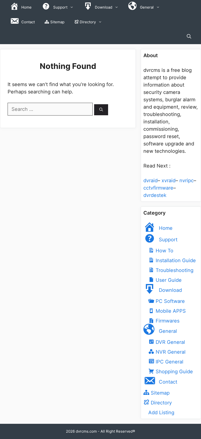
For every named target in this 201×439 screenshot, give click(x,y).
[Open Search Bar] (189, 36)
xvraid (169, 180)
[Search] (101, 109)
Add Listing (161, 412)
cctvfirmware (158, 188)
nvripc (186, 180)
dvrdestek (154, 195)
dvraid (150, 180)
